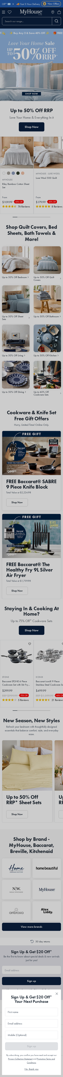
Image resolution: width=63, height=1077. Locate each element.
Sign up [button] (31, 1046)
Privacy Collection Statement (20, 1059)
